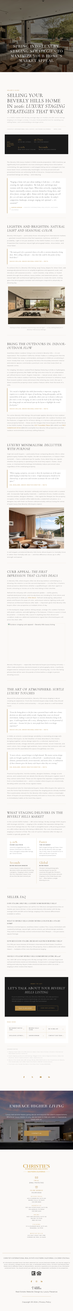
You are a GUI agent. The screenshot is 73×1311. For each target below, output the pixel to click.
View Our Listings (48, 1008)
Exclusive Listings (17, 1035)
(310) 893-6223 (36, 1211)
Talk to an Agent (25, 1008)
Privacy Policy (45, 1302)
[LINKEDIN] (42, 1281)
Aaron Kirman (16, 207)
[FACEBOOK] (31, 1281)
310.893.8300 (37, 1192)
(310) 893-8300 (36, 1202)
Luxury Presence (50, 1292)
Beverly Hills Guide (36, 1028)
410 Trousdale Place (42, 425)
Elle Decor (32, 598)
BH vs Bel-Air (56, 1029)
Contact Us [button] (36, 1133)
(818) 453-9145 (36, 1220)
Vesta (46, 261)
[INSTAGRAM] (36, 1281)
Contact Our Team (56, 1035)
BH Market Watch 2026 (17, 1028)
